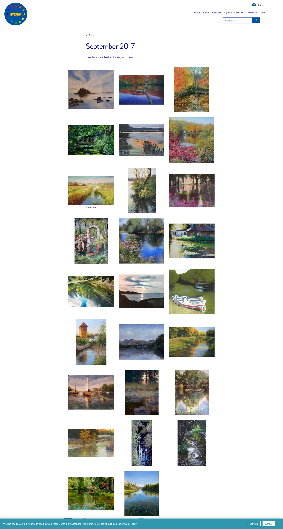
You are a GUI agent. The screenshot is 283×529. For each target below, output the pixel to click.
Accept (268, 523)
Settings (253, 523)
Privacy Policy (129, 523)
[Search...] (256, 20)
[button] (217, 13)
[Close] (279, 523)
